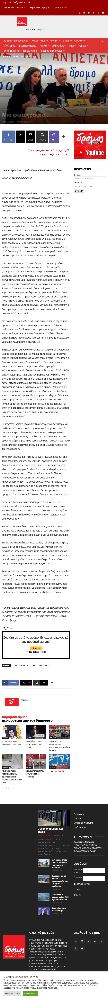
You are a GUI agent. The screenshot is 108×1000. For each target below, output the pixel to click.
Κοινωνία (78, 41)
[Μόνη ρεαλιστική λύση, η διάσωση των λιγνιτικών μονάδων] (44, 863)
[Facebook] (75, 12)
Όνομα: (77, 175)
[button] (101, 41)
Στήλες (44, 46)
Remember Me (83, 884)
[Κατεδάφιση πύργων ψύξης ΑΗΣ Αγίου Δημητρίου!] (44, 897)
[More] (63, 137)
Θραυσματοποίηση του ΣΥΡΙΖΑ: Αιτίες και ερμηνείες (35, 774)
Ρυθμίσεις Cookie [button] (12, 994)
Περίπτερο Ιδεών (27, 46)
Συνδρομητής (61, 8)
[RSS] (94, 12)
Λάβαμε (82, 46)
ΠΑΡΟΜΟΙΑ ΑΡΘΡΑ (15, 717)
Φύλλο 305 (43, 665)
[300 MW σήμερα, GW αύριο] (54, 818)
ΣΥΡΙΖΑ (34, 665)
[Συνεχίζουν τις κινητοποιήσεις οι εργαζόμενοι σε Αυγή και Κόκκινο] (59, 732)
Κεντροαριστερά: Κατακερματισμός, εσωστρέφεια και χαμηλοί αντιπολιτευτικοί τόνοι (12, 777)
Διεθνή (66, 41)
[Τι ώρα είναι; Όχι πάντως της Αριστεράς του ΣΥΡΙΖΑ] (36, 732)
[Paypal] (89, 12)
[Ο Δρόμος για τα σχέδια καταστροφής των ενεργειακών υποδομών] (44, 879)
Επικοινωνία (9, 8)
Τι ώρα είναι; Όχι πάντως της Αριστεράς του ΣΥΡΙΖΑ (35, 744)
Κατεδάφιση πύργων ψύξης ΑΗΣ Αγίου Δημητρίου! (60, 897)
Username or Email (78, 870)
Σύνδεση (21, 8)
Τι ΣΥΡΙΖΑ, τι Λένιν (56, 771)
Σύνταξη (10, 122)
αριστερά (29, 738)
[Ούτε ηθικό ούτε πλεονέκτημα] (44, 911)
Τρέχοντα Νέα (30, 51)
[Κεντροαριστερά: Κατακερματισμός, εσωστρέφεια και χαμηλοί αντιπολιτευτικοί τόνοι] (12, 761)
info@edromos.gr (88, 851)
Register (77, 895)
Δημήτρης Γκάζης (44, 835)
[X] (98, 12)
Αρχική (5, 56)
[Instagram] (79, 12)
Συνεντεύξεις (39, 41)
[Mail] (84, 12)
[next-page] (8, 788)
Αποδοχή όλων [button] (30, 994)
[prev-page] (3, 788)
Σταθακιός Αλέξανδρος (21, 665)
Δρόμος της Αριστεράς (52, 51)
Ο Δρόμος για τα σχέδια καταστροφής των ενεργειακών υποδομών (60, 881)
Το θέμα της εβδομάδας (16, 41)
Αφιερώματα (58, 46)
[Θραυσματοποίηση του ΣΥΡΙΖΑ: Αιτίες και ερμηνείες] (36, 761)
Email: (78, 182)
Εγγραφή (79, 190)
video (72, 46)
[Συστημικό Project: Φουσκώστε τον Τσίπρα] (12, 732)
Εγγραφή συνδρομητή (40, 8)
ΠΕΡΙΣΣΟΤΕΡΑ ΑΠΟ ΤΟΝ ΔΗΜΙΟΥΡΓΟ (27, 720)
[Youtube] (103, 12)
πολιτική (15, 56)
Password (78, 877)
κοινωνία (53, 738)
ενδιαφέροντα (11, 51)
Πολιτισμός (9, 46)
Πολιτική (54, 41)
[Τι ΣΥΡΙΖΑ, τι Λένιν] (59, 761)
